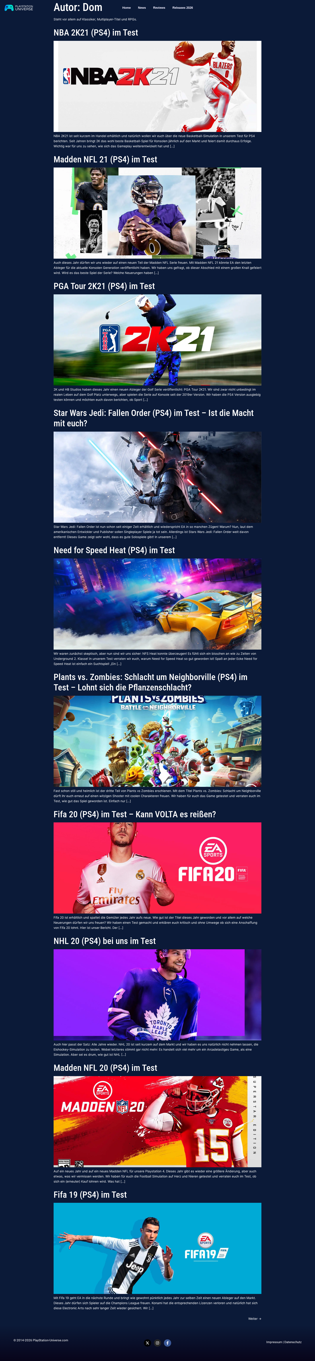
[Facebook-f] (167, 1343)
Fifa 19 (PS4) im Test (90, 1194)
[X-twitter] (147, 1343)
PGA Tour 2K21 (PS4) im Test (104, 286)
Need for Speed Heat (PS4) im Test (114, 550)
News (142, 7)
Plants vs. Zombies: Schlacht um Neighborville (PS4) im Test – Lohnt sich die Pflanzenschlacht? (151, 682)
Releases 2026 (182, 7)
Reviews (159, 7)
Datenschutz (293, 1342)
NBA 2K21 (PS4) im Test (96, 32)
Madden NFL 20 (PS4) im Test (105, 1068)
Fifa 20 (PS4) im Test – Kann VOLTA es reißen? (135, 814)
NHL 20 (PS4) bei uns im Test (105, 941)
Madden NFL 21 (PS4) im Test (105, 159)
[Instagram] (157, 1343)
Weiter (254, 1319)
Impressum (274, 1342)
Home (126, 7)
